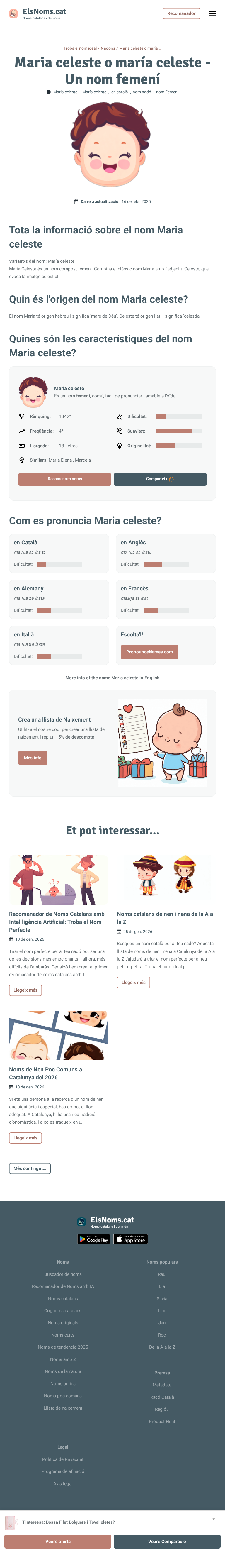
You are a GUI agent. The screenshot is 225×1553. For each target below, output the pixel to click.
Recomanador (181, 13)
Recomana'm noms (65, 479)
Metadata (162, 1385)
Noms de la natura (63, 1371)
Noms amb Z (63, 1359)
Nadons (108, 48)
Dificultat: (23, 564)
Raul (162, 1274)
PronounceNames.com (149, 652)
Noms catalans (63, 1298)
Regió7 (162, 1409)
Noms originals (63, 1323)
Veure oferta (58, 1541)
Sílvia (162, 1298)
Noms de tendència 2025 (63, 1347)
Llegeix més (25, 990)
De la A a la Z (162, 1347)
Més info (33, 758)
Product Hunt (162, 1421)
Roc (162, 1335)
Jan (162, 1323)
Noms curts (62, 1335)
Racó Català (162, 1397)
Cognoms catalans (62, 1311)
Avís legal (63, 1484)
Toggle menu (215, 15)
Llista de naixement (63, 1408)
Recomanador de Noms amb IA (63, 1286)
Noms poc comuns (63, 1396)
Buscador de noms (63, 1274)
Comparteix (156, 479)
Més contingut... (29, 1168)
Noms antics (63, 1384)
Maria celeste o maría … (140, 48)
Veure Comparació (167, 1541)
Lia (162, 1286)
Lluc (162, 1311)
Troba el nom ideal (80, 48)
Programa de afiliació (63, 1471)
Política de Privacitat (62, 1459)
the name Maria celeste (114, 678)
